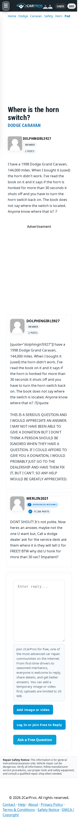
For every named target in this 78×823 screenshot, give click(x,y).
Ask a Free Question (35, 739)
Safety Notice (48, 809)
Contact (9, 804)
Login (60, 6)
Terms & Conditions (19, 809)
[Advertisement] (39, 64)
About (33, 804)
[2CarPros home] (32, 6)
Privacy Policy (52, 804)
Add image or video (33, 709)
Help (22, 804)
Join (71, 6)
